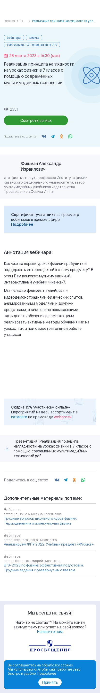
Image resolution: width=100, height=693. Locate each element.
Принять (50, 682)
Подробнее (22, 224)
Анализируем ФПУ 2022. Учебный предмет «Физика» (49, 544)
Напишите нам (50, 631)
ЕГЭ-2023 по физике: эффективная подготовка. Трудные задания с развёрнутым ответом (44, 567)
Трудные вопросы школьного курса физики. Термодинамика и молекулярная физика (40, 521)
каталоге (19, 416)
